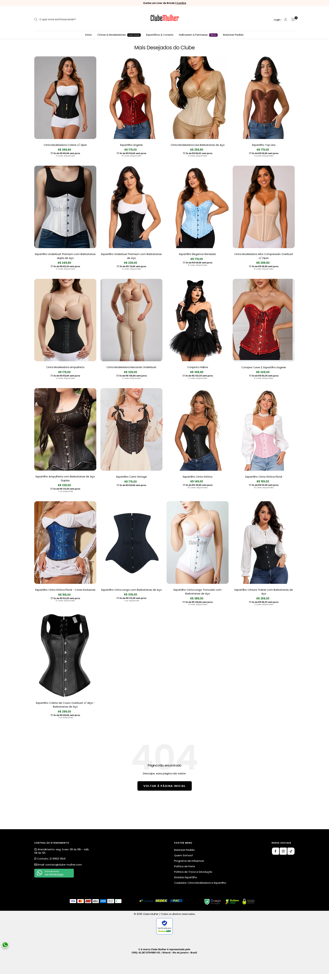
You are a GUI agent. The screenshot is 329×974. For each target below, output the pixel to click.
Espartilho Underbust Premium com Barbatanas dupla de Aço (65, 256)
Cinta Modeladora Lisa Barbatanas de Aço (198, 145)
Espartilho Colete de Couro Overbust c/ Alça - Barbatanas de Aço (65, 705)
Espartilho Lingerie (131, 145)
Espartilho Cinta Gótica (197, 476)
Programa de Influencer (189, 861)
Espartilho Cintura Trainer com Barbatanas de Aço (264, 591)
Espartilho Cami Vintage (131, 476)
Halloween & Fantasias (198, 34)
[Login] (285, 19)
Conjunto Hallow (197, 367)
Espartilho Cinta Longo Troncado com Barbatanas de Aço (198, 591)
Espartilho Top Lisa (263, 145)
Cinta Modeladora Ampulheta (65, 367)
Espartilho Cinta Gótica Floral (263, 476)
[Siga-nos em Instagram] (283, 851)
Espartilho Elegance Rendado (197, 254)
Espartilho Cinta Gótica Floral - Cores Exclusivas (65, 590)
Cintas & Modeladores (118, 34)
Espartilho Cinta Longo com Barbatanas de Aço (131, 590)
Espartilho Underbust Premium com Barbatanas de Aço (131, 256)
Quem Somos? (183, 855)
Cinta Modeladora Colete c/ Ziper (65, 145)
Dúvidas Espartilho (185, 877)
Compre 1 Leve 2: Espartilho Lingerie (263, 367)
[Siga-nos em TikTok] (291, 851)
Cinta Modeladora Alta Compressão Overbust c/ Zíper (263, 256)
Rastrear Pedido (233, 34)
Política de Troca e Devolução (193, 872)
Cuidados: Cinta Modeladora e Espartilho (200, 883)
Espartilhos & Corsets (159, 34)
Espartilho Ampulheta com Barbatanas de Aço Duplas (65, 478)
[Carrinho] (293, 19)
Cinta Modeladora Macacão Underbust (131, 367)
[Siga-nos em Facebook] (275, 851)
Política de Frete (184, 866)
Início (88, 34)
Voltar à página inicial (164, 786)
